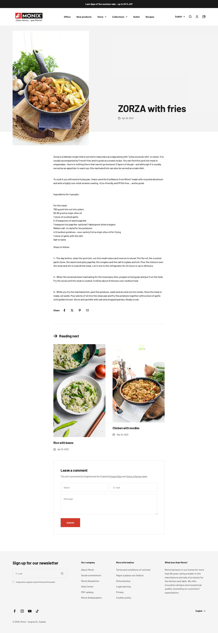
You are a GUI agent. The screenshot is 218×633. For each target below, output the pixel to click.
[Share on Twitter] (72, 310)
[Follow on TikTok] (37, 611)
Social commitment (91, 575)
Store (100, 16)
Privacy (120, 592)
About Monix (87, 569)
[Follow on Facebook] (15, 611)
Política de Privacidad (47, 582)
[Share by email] (87, 310)
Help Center (87, 586)
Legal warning (123, 586)
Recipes (150, 16)
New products (84, 16)
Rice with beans (63, 442)
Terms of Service (134, 476)
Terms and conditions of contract (133, 569)
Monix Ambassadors (91, 597)
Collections (118, 16)
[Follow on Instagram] (22, 611)
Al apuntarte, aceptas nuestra (35, 582)
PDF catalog (87, 592)
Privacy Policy (115, 476)
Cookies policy (123, 597)
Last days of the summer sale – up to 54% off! (109, 4)
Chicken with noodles (126, 428)
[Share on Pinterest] (80, 310)
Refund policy (123, 581)
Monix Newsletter (90, 581)
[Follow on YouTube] (30, 611)
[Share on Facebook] (64, 310)
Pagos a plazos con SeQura (129, 575)
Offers (67, 16)
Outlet (136, 16)
